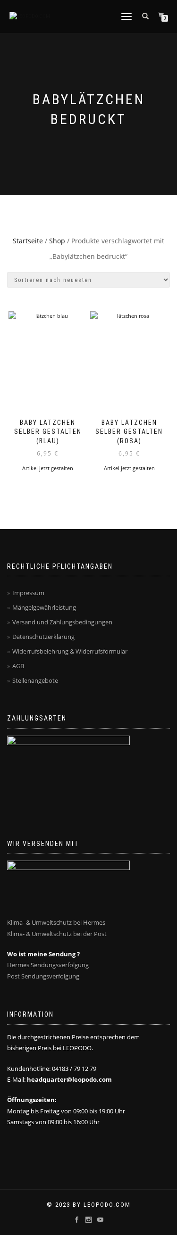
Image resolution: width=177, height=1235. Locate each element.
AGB (18, 666)
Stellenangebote (35, 680)
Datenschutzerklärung (43, 636)
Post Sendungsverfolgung (43, 976)
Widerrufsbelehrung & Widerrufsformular (69, 651)
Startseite (28, 240)
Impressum (28, 592)
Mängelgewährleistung (44, 607)
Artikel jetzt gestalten (47, 468)
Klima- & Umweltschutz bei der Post (57, 933)
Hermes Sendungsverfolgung (48, 965)
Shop (57, 240)
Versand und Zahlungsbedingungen (62, 622)
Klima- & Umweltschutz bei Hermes (56, 922)
